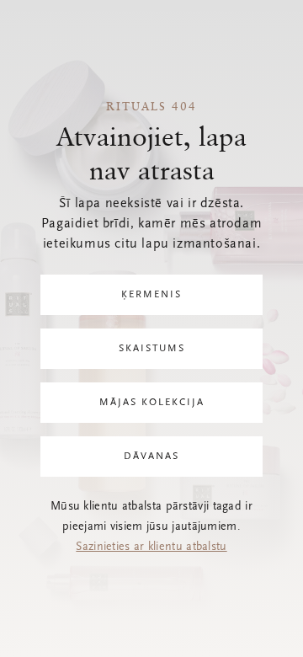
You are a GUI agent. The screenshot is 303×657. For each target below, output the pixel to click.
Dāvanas (151, 456)
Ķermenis (151, 295)
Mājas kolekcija (152, 403)
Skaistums (152, 349)
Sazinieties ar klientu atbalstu (151, 547)
